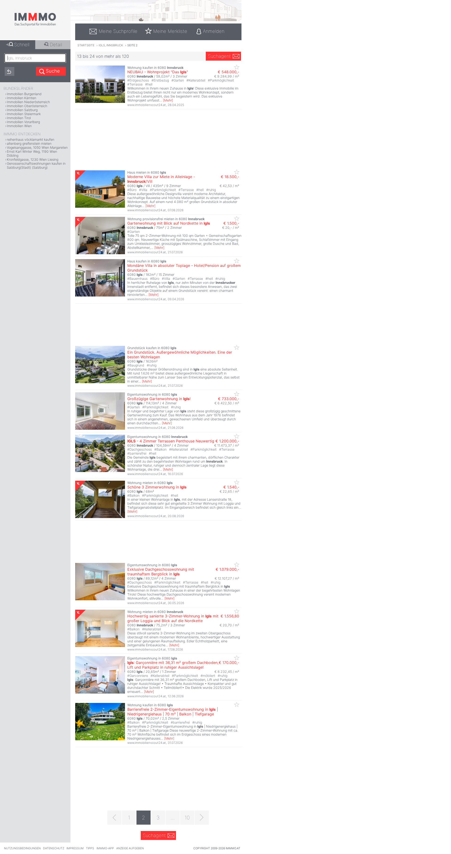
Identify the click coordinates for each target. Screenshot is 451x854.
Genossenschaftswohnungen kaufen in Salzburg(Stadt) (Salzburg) (36, 165)
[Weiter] (202, 818)
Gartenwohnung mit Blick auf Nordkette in (168, 223)
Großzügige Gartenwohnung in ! (159, 398)
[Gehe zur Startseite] (35, 25)
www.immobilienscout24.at (146, 105)
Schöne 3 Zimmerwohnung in (157, 487)
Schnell (21, 44)
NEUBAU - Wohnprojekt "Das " (157, 72)
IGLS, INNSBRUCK (111, 45)
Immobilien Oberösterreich (27, 106)
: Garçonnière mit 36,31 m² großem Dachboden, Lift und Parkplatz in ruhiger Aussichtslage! (172, 665)
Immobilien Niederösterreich (28, 102)
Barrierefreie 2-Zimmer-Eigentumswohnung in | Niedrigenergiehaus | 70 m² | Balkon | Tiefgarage (172, 711)
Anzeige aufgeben (130, 848)
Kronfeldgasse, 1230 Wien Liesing (32, 159)
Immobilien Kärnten (21, 98)
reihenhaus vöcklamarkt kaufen (30, 139)
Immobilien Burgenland (24, 94)
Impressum (75, 848)
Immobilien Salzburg (22, 110)
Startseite (86, 45)
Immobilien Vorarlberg (23, 122)
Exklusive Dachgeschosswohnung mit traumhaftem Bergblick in (160, 571)
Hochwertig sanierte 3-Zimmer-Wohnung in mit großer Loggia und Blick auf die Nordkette (172, 618)
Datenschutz (53, 848)
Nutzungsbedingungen (22, 848)
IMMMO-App (105, 848)
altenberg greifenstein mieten (29, 143)
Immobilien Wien (19, 126)
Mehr (168, 100)
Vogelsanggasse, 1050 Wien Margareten (37, 147)
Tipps (90, 848)
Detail (56, 44)
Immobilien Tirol (19, 118)
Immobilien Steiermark (24, 114)
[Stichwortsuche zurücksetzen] (9, 71)
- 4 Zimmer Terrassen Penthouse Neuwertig (170, 441)
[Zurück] (114, 818)
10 (187, 818)
